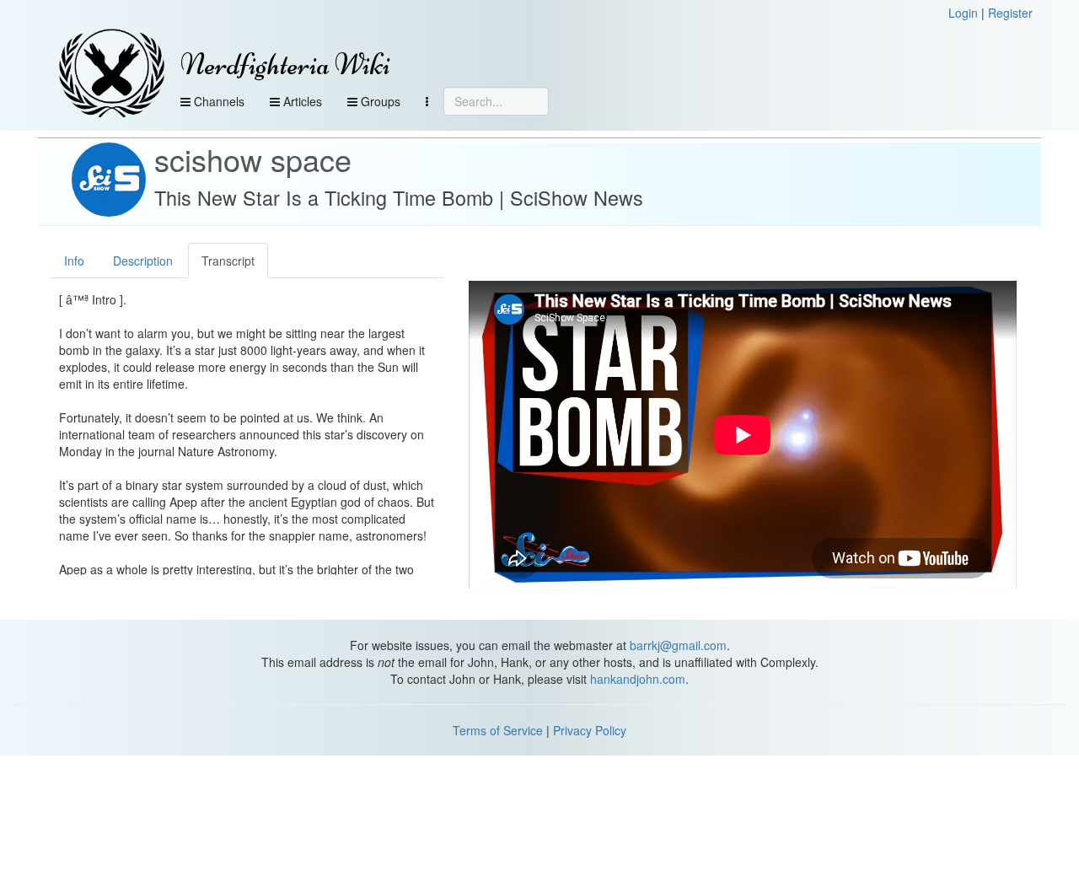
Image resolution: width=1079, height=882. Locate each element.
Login (963, 12)
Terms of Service (498, 730)
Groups (378, 101)
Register (1010, 12)
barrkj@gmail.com (678, 645)
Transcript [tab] (228, 260)
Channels (217, 101)
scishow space (253, 158)
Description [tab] (143, 260)
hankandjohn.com (637, 678)
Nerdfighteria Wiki (285, 64)
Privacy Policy (589, 730)
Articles (301, 101)
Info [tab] (74, 260)
